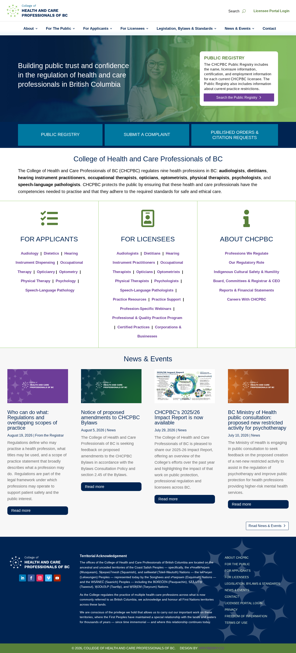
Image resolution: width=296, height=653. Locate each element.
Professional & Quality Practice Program (147, 318)
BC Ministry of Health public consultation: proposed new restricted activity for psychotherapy (257, 420)
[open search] (244, 11)
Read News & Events (265, 526)
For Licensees (132, 28)
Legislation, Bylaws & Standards (185, 28)
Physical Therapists (132, 281)
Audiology (29, 253)
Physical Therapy (35, 281)
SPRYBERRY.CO (211, 648)
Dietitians (152, 253)
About (28, 28)
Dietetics (51, 253)
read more (21, 510)
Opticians (144, 272)
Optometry (68, 272)
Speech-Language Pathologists (146, 290)
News (111, 430)
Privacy (231, 609)
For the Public (237, 564)
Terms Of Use (236, 622)
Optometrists (168, 272)
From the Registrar (49, 435)
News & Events (237, 28)
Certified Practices (133, 327)
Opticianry (46, 272)
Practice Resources (129, 299)
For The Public (58, 28)
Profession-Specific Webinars (145, 309)
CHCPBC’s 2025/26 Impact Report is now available (179, 417)
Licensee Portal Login (271, 11)
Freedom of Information (246, 616)
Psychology (66, 281)
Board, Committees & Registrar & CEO (246, 281)
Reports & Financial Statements (246, 290)
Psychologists (166, 281)
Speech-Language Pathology (49, 290)
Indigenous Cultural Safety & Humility (246, 272)
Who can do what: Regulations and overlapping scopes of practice (32, 420)
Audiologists (127, 253)
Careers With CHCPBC (246, 299)
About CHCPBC (237, 557)
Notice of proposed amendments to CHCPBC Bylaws (110, 417)
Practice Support (166, 299)
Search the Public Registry (236, 97)
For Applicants (95, 28)
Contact (269, 28)
